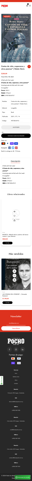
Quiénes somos (16, 376)
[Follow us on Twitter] (13, 148)
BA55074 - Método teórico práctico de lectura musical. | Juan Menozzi (15, 235)
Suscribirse (16, 328)
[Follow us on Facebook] (9, 148)
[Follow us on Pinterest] (16, 148)
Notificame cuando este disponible (16, 135)
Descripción (15, 161)
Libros (16, 380)
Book (12, 112)
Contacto (16, 383)
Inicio (16, 373)
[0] (27, 6)
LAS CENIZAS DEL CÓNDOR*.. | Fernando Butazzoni (14, 295)
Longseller (14, 108)
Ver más (7, 243)
